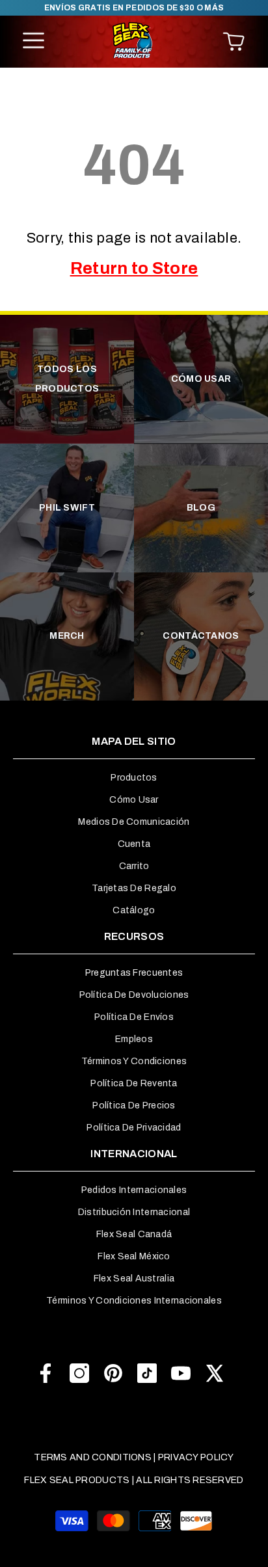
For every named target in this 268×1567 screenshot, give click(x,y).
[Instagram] (79, 1373)
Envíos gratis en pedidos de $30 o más (134, 7)
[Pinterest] (113, 1373)
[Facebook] (45, 1373)
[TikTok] (147, 1373)
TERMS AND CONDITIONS (93, 1457)
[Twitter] (215, 1373)
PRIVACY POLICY (196, 1457)
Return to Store (134, 268)
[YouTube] (181, 1373)
